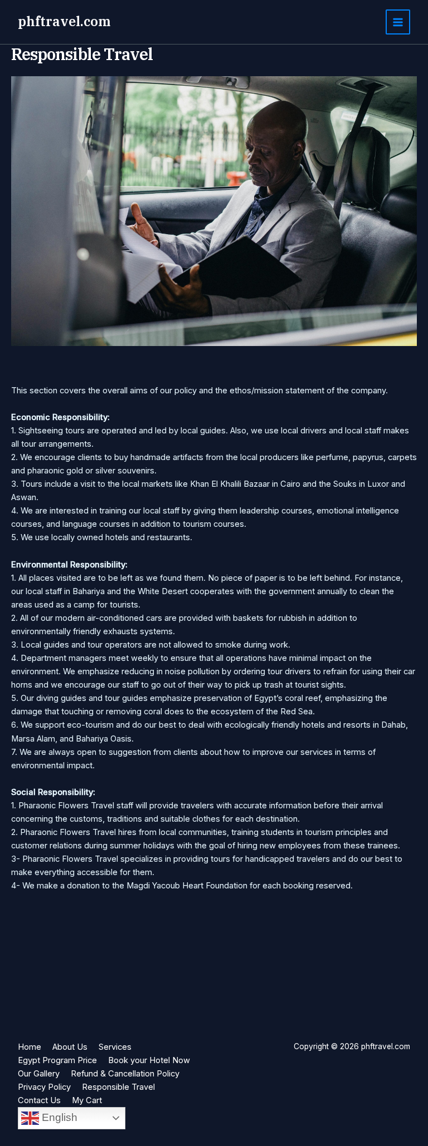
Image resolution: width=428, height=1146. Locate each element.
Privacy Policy (44, 1087)
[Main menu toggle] (398, 21)
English (58, 1117)
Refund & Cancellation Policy (125, 1074)
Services (115, 1047)
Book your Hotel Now (149, 1060)
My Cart (87, 1100)
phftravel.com (64, 21)
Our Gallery (39, 1074)
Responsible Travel (118, 1087)
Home (29, 1047)
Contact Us (39, 1100)
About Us (69, 1047)
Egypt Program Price (57, 1060)
